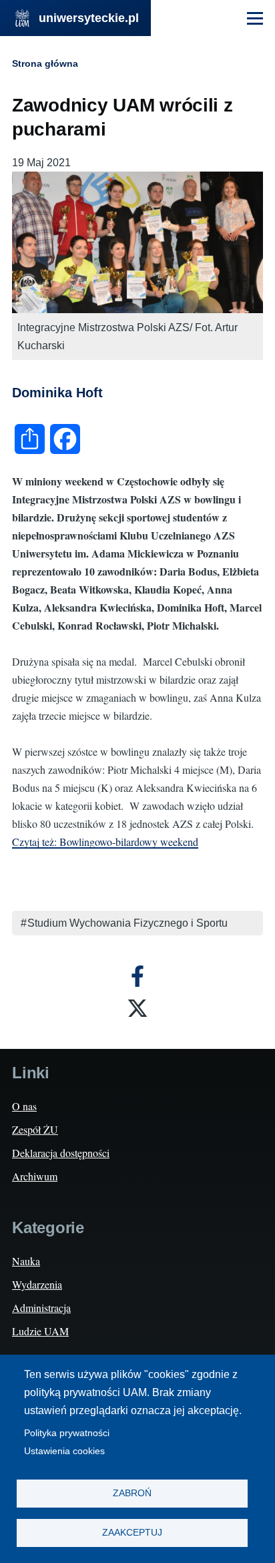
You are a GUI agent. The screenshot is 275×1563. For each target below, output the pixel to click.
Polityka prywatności (66, 1433)
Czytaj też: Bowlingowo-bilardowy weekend (105, 842)
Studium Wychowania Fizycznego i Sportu (127, 923)
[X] (137, 1008)
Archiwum (34, 1176)
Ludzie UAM (40, 1331)
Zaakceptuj (132, 1533)
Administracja (41, 1308)
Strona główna (45, 63)
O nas (24, 1106)
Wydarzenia (37, 1284)
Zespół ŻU (35, 1129)
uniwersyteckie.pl (89, 18)
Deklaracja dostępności (60, 1153)
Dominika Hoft (57, 392)
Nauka (26, 1261)
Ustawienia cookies (64, 1451)
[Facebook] (137, 976)
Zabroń (132, 1493)
